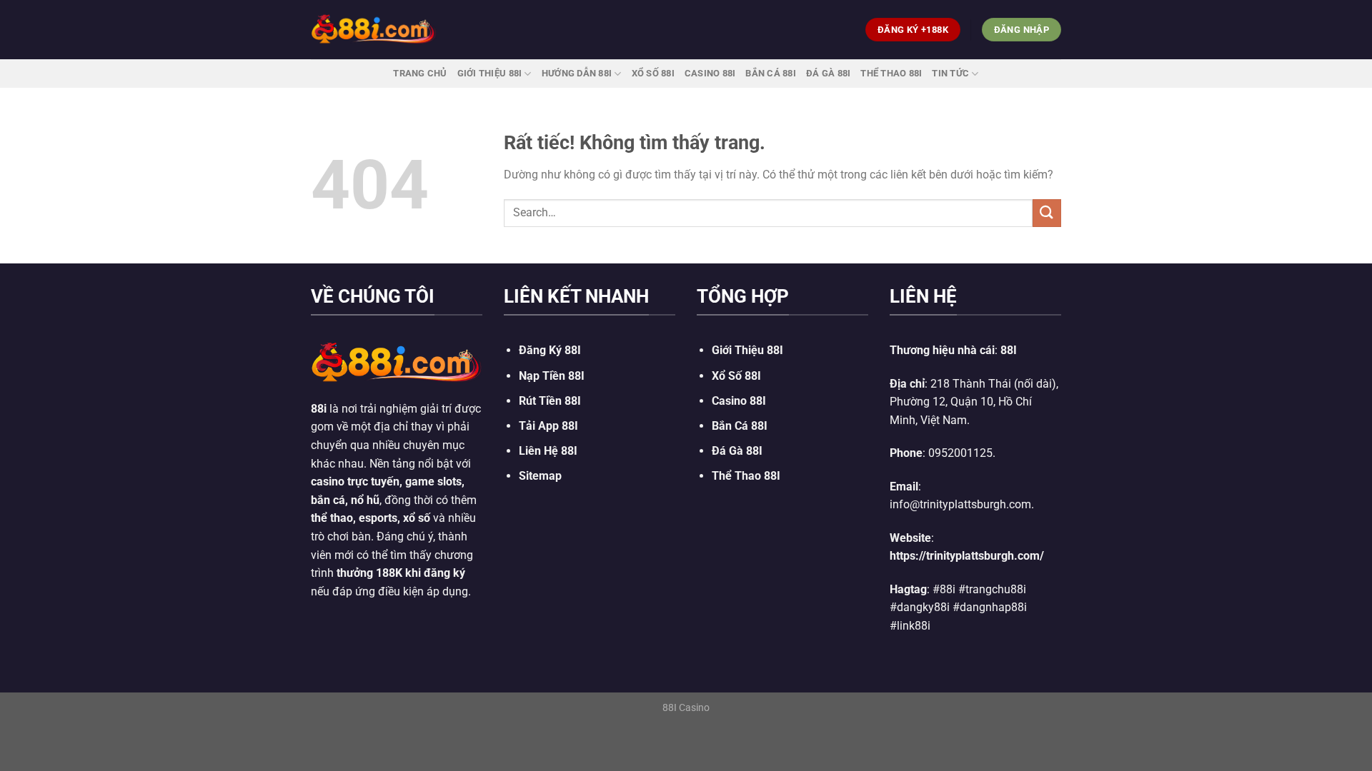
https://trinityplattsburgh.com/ (967, 556)
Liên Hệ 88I (548, 451)
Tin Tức (950, 73)
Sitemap (540, 476)
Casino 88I (710, 73)
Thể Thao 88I (891, 73)
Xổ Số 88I (736, 376)
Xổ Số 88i (653, 73)
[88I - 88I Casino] (374, 29)
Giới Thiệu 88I (489, 73)
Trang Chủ (420, 73)
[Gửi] (1047, 213)
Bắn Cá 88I (770, 73)
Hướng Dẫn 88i (577, 73)
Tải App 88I (548, 426)
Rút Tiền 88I (550, 401)
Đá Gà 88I (828, 73)
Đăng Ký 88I (550, 350)
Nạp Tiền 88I (552, 376)
